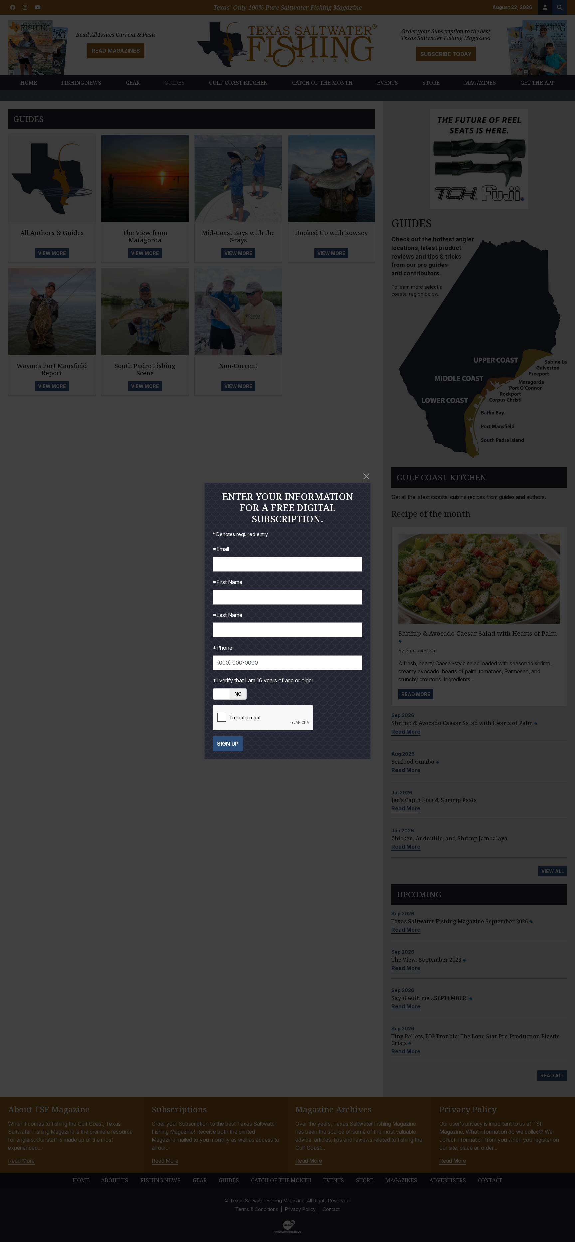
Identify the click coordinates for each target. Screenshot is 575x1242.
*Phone (222, 647)
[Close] (366, 476)
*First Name (227, 582)
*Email (221, 549)
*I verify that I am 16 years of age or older (263, 680)
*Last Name (227, 615)
